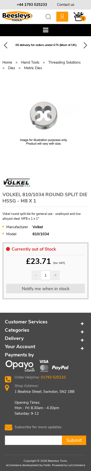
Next (85, 45)
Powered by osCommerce (68, 465)
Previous (5, 45)
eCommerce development (22, 465)
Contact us (65, 4)
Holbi (46, 465)
